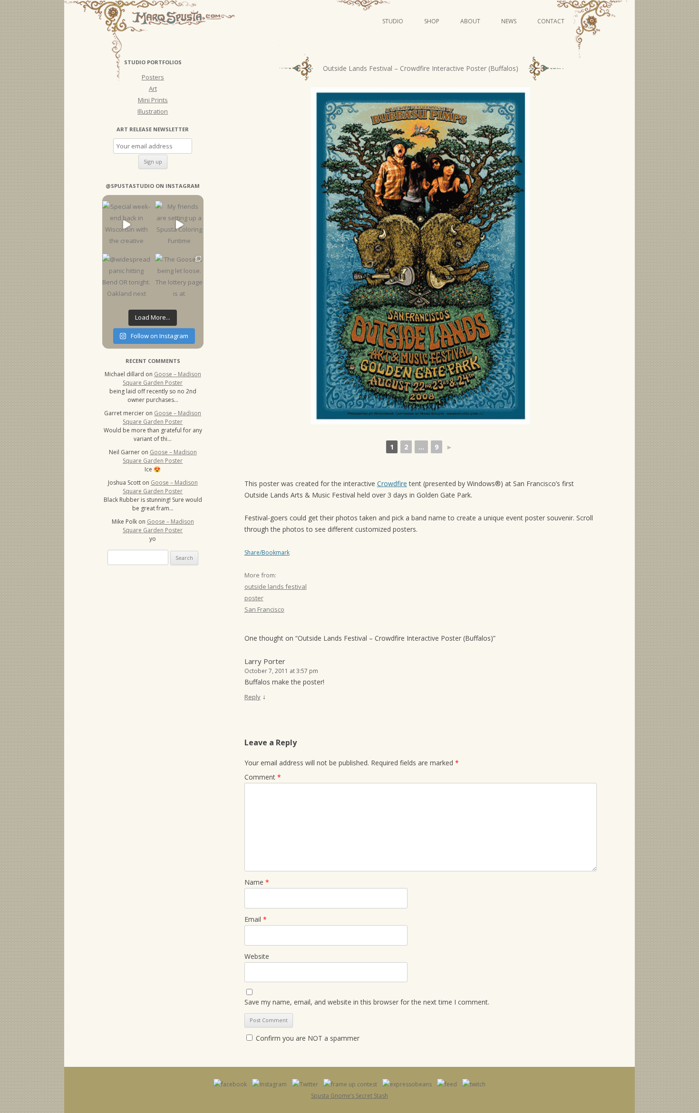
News (508, 21)
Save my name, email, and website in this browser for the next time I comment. (366, 1001)
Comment (262, 776)
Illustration (152, 111)
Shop (431, 21)
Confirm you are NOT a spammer (306, 1038)
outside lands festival (275, 586)
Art (153, 88)
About (470, 21)
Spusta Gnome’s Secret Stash (349, 1096)
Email (255, 919)
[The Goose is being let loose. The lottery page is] (179, 278)
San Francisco (264, 609)
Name (256, 882)
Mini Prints (153, 100)
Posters (153, 77)
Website (256, 956)
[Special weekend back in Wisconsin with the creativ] (126, 225)
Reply (252, 697)
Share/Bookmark (267, 552)
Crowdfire (392, 483)
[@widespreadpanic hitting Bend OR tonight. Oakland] (126, 278)
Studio (392, 21)
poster (253, 598)
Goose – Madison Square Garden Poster (162, 378)
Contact (550, 21)
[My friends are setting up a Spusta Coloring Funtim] (179, 225)
